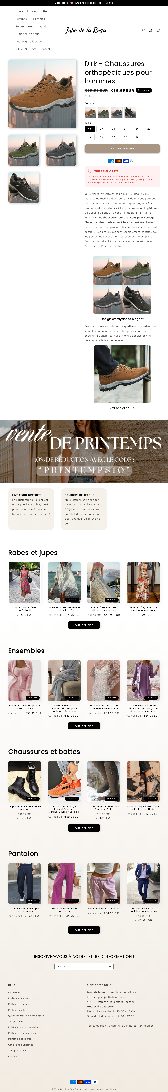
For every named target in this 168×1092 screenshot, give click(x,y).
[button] (22, 19)
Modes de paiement (19, 998)
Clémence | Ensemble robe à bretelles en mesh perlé (103, 707)
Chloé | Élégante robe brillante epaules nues (104, 609)
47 (113, 136)
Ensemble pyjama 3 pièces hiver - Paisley (24, 707)
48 (125, 136)
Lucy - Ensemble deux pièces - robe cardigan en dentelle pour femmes (143, 708)
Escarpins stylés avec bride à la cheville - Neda (143, 808)
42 (125, 129)
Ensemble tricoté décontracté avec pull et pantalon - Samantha (64, 708)
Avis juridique (15, 1021)
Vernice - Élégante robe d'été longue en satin (143, 609)
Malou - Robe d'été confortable (25, 609)
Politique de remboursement (24, 1032)
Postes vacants (16, 1009)
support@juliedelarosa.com (111, 997)
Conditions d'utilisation (21, 1044)
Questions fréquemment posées (26, 1015)
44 (149, 129)
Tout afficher (84, 625)
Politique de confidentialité (23, 1027)
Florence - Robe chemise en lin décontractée (64, 609)
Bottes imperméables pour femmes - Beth (103, 808)
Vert (103, 112)
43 (137, 129)
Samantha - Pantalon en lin (104, 908)
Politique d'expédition (20, 1038)
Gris (117, 112)
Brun (90, 112)
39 (89, 129)
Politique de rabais (18, 1003)
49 (137, 136)
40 (101, 129)
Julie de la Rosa (67, 1089)
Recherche (14, 992)
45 (89, 136)
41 (113, 129)
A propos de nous (18, 1050)
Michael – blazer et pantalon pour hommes (143, 910)
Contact (12, 1056)
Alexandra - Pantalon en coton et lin (64, 910)
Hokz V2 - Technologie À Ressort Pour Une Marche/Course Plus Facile (64, 809)
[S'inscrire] (109, 966)
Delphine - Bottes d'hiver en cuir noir (25, 808)
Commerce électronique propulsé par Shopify (95, 1089)
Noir (130, 112)
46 (101, 136)
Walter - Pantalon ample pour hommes (24, 910)
